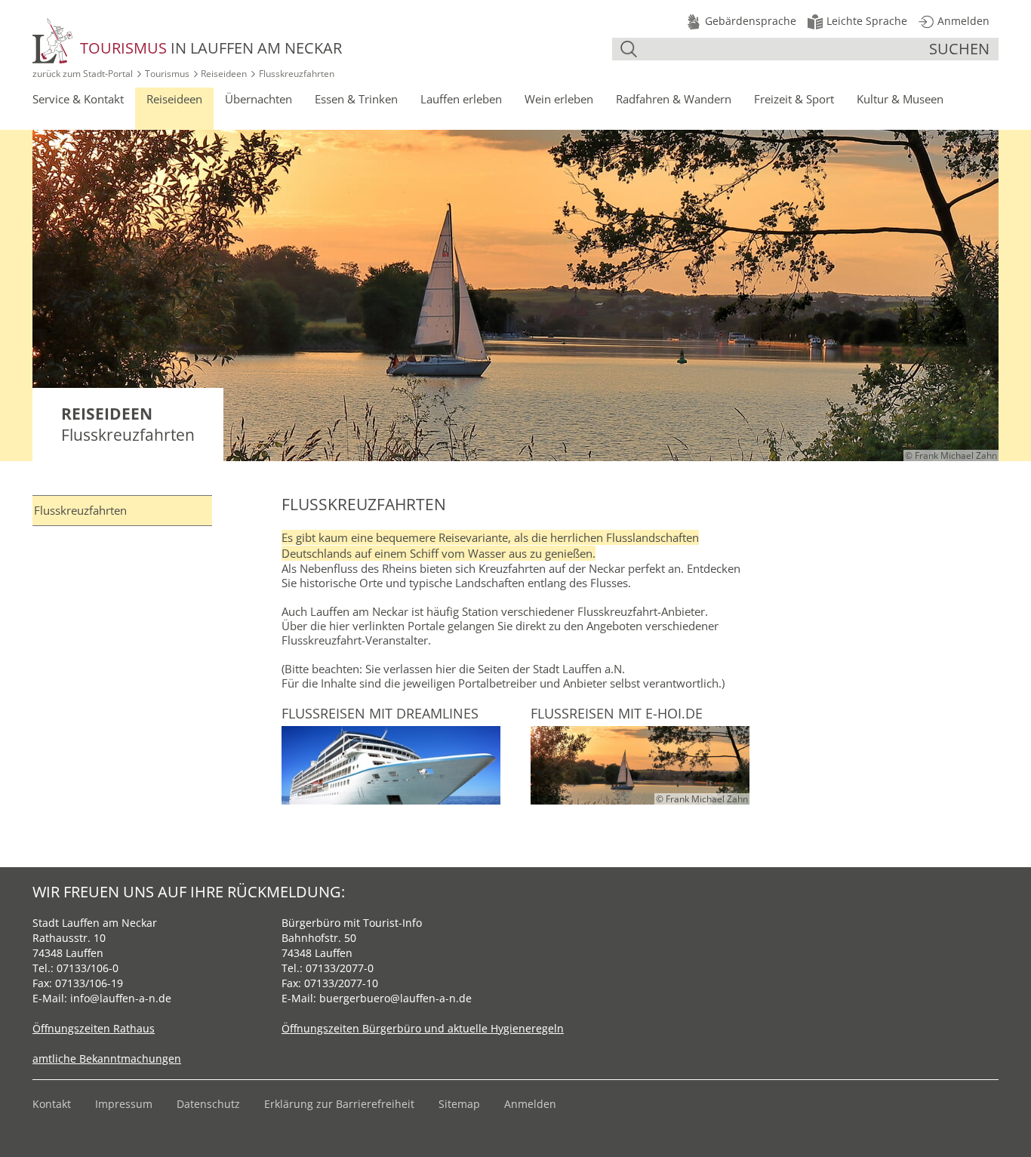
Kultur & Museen (900, 98)
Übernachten (258, 98)
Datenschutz (208, 1104)
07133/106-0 (87, 968)
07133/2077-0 (340, 968)
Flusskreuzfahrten (80, 510)
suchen (959, 48)
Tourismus (167, 73)
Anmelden (530, 1104)
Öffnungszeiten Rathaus (93, 1028)
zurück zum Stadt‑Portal (82, 73)
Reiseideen (224, 73)
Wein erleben (559, 98)
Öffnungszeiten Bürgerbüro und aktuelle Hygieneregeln (423, 1028)
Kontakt (51, 1104)
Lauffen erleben (461, 98)
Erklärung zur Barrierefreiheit (339, 1104)
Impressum (123, 1104)
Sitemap (459, 1104)
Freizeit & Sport (794, 98)
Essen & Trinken (356, 98)
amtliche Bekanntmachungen (106, 1058)
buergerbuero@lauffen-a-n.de (395, 998)
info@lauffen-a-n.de (120, 998)
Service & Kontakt (78, 98)
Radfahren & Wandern (673, 98)
